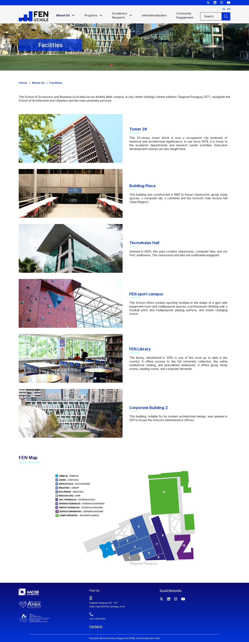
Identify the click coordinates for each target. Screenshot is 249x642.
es (223, 9)
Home (23, 83)
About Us (38, 83)
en (228, 9)
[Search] (226, 16)
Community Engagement (184, 15)
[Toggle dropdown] (73, 16)
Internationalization (154, 15)
